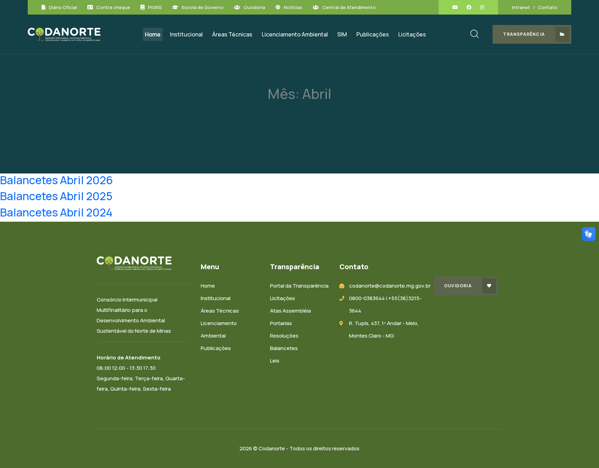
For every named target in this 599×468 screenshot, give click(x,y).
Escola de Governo (203, 7)
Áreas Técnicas (232, 34)
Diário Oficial (63, 7)
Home (152, 34)
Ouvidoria (254, 7)
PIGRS (155, 7)
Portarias (281, 323)
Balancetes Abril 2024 (56, 212)
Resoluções (284, 335)
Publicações (372, 34)
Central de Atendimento (349, 7)
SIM (342, 34)
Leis (274, 360)
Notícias (293, 7)
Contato (547, 7)
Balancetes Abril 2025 (56, 196)
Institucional (186, 34)
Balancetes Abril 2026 (56, 180)
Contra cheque (113, 7)
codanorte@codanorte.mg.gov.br (390, 285)
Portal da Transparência (299, 285)
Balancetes (284, 348)
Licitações (412, 34)
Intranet (521, 7)
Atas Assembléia (290, 310)
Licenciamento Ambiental (295, 34)
